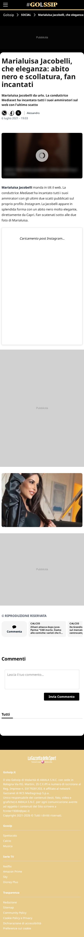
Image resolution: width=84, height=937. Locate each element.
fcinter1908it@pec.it (16, 811)
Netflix (7, 866)
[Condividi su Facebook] (11, 113)
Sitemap (8, 907)
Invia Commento (62, 696)
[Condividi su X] (18, 113)
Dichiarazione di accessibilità (22, 923)
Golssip (8, 15)
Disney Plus (10, 882)
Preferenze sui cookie (17, 928)
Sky (5, 877)
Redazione (10, 902)
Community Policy (14, 913)
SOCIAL (26, 15)
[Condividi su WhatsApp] (4, 113)
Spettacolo (10, 835)
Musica (8, 846)
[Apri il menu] (5, 4)
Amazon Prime (12, 871)
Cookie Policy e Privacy (17, 918)
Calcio (7, 841)
